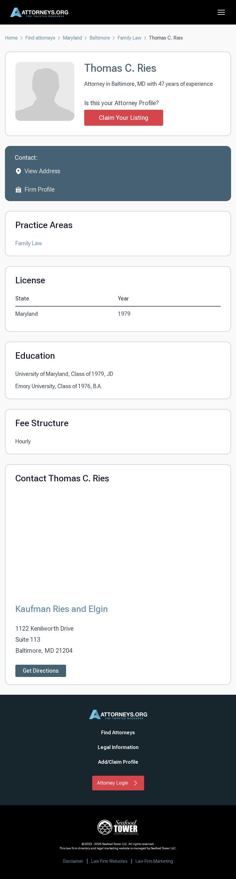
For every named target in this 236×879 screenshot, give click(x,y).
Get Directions (41, 670)
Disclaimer (73, 861)
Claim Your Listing (123, 117)
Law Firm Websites (109, 861)
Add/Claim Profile (118, 762)
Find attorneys (40, 38)
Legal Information (118, 747)
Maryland (72, 38)
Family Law (129, 38)
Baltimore (99, 38)
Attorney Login (112, 783)
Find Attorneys (118, 733)
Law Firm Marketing (154, 861)
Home (11, 38)
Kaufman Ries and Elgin (61, 608)
